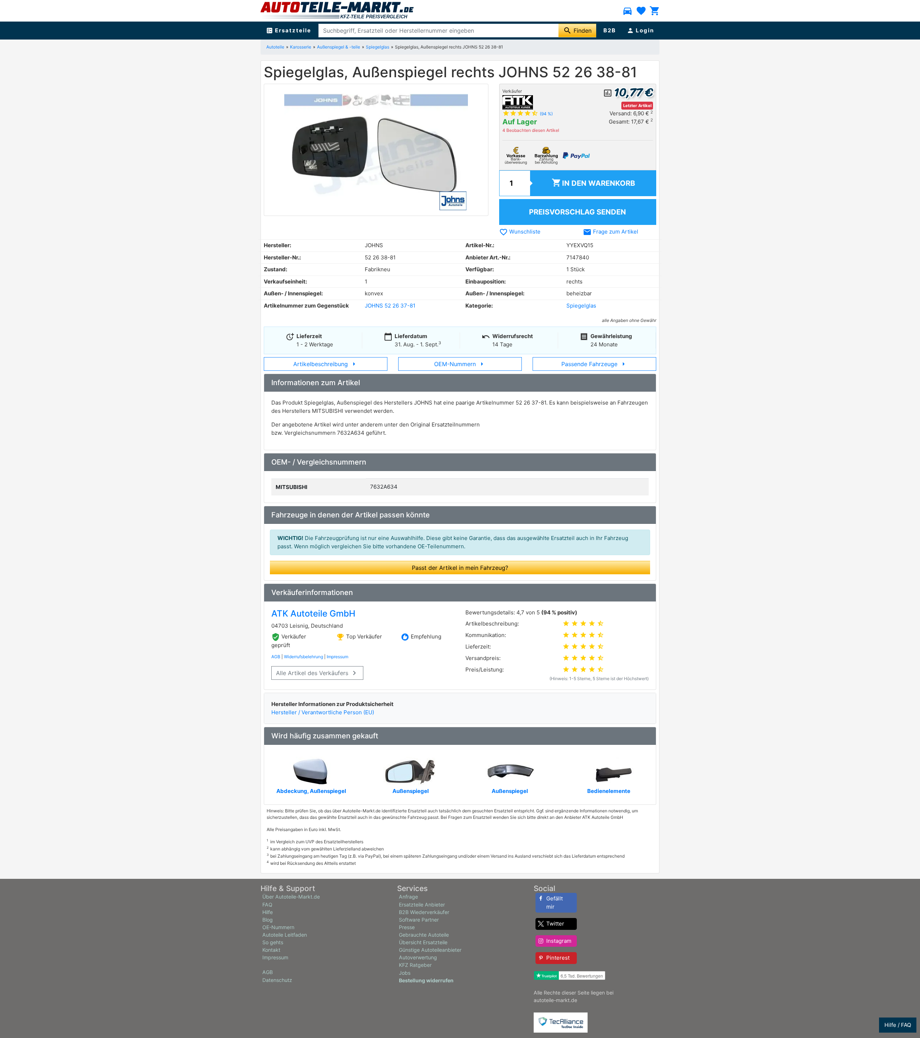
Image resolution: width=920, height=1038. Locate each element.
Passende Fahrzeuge (594, 364)
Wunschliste (519, 231)
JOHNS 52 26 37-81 (390, 305)
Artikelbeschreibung (325, 364)
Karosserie (300, 47)
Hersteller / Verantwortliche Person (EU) (322, 712)
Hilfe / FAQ (897, 1024)
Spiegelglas (377, 47)
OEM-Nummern (460, 364)
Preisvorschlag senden (577, 212)
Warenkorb (593, 183)
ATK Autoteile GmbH (313, 613)
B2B (609, 30)
